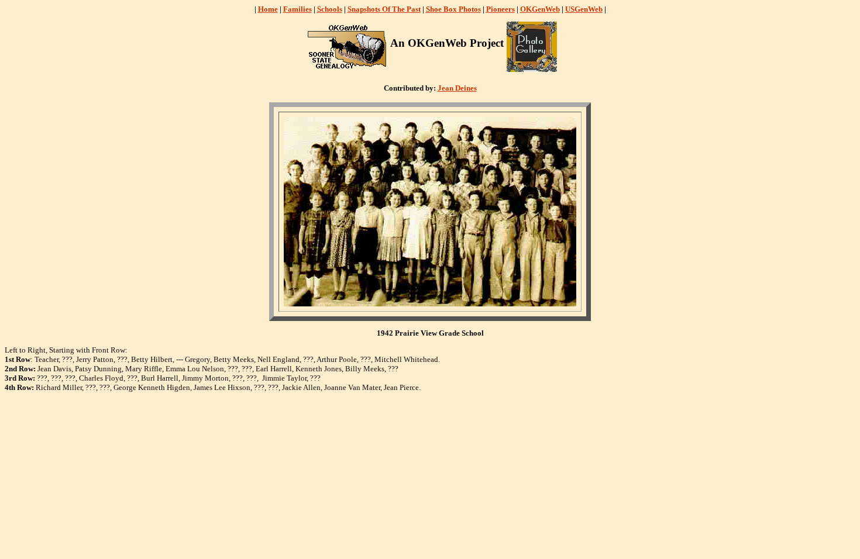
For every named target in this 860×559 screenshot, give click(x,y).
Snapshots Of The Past (384, 9)
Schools (329, 9)
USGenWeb (584, 9)
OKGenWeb (540, 9)
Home (268, 9)
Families (297, 9)
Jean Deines (457, 88)
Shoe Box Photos (453, 9)
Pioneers (500, 9)
